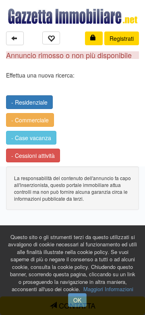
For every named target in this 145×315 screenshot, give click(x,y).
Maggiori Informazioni (108, 289)
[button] (15, 38)
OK (77, 300)
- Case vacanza (31, 138)
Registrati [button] (122, 38)
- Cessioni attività (33, 155)
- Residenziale (29, 102)
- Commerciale (30, 120)
